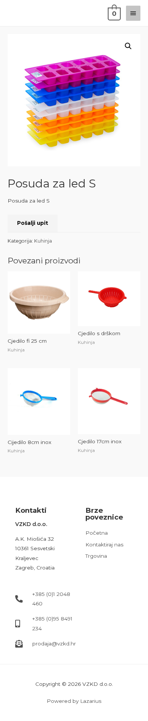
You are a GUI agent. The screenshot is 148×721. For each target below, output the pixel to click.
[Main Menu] (133, 13)
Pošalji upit (32, 223)
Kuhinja (43, 241)
